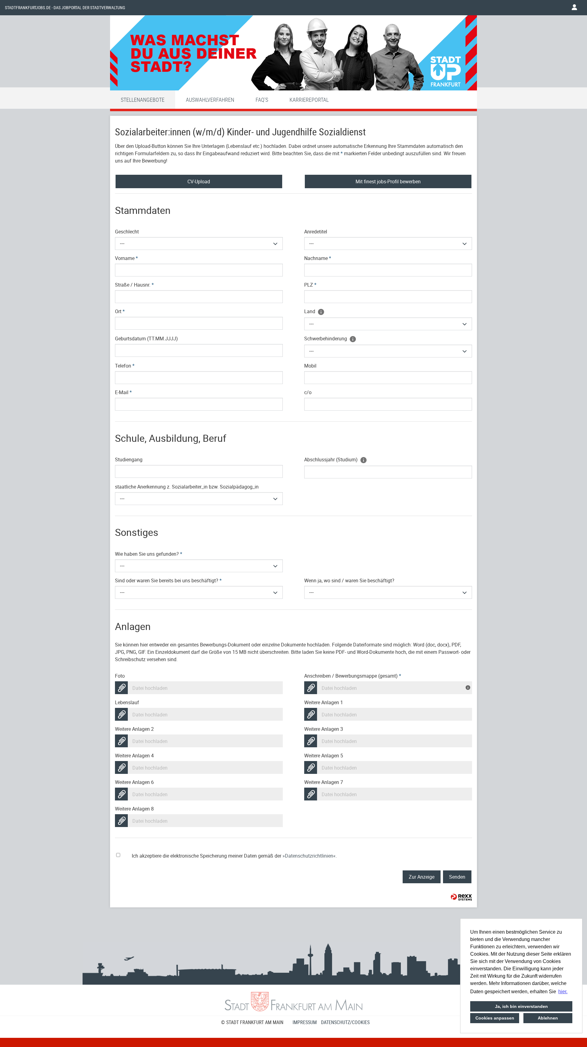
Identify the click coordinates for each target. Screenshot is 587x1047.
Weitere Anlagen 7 (323, 782)
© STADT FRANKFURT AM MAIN (252, 1022)
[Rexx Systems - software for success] (461, 897)
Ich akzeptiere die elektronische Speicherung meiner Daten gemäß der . (234, 856)
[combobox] (199, 243)
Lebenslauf (127, 702)
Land (310, 311)
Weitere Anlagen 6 (134, 782)
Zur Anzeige (421, 876)
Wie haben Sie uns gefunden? (148, 554)
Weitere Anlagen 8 (134, 808)
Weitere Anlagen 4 (134, 755)
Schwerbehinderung (326, 338)
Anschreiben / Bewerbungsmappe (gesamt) (352, 675)
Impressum (305, 1022)
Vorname (126, 258)
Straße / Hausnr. (134, 284)
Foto (120, 675)
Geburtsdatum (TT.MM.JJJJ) (146, 338)
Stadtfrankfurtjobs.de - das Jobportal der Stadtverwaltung (65, 7)
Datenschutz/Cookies (345, 1022)
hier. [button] (562, 991)
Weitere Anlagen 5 (323, 755)
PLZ (310, 284)
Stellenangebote (142, 99)
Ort (120, 311)
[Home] (293, 54)
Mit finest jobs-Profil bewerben (388, 181)
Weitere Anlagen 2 (134, 729)
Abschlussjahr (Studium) (331, 459)
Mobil (310, 365)
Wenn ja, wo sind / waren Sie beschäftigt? (349, 580)
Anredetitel (315, 231)
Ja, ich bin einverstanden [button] (521, 1006)
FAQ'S (262, 99)
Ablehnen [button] (548, 1018)
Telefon (125, 365)
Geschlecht (127, 231)
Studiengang (128, 459)
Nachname (317, 258)
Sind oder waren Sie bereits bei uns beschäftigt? (168, 580)
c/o (308, 392)
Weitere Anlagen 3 (323, 729)
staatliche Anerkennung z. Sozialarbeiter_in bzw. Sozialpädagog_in (187, 486)
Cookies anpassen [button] (494, 1018)
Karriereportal (309, 99)
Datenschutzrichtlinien (309, 855)
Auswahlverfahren (210, 99)
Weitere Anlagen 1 (323, 702)
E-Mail (123, 392)
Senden (457, 876)
